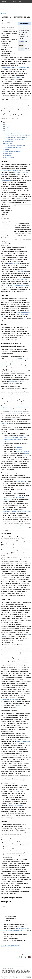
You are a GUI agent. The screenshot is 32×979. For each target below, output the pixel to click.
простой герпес (5, 365)
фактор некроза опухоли (19, 511)
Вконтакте (22, 966)
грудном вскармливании (23, 312)
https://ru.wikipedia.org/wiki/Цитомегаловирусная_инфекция (10, 946)
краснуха (12, 363)
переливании (4, 423)
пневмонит (19, 447)
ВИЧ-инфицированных (22, 67)
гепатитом (17, 172)
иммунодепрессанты (16, 411)
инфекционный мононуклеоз (9, 170)
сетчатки (5, 441)
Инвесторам (15, 966)
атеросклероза (22, 279)
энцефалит (26, 453)
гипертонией (21, 271)
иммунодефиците (6, 180)
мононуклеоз (20, 481)
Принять (29, 977)
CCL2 (29, 511)
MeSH (21, 49)
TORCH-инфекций (23, 359)
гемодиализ (4, 407)
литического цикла (13, 263)
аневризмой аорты (19, 526)
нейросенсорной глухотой (15, 381)
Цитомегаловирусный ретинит (12, 439)
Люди (14, 1)
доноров (16, 791)
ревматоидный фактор (23, 741)
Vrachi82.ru (5, 1)
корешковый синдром (22, 451)
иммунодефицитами (7, 67)
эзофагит (19, 449)
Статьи (4, 13)
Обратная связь (6, 966)
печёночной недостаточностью (16, 437)
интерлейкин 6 (7, 511)
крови (21, 198)
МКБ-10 (21, 42)
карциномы (16, 77)
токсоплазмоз (5, 363)
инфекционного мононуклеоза (10, 699)
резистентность (13, 559)
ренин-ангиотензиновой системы (18, 285)
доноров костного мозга (16, 805)
